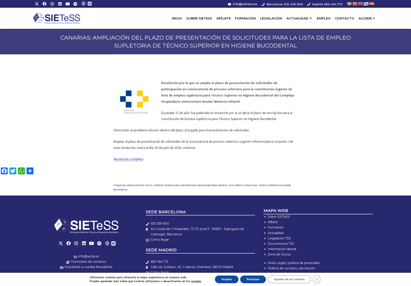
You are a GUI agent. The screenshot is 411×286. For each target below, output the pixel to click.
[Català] (355, 4)
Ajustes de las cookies (289, 279)
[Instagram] (52, 4)
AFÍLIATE (223, 18)
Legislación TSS (279, 238)
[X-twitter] (37, 4)
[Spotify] (75, 4)
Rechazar (253, 279)
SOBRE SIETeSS (199, 18)
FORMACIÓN (245, 18)
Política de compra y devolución (291, 268)
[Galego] (366, 4)
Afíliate (273, 222)
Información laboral (282, 249)
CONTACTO (344, 18)
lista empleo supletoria (243, 185)
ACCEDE (365, 18)
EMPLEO (324, 18)
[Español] (372, 4)
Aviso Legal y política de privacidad (293, 263)
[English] (360, 4)
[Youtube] (67, 4)
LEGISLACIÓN (271, 18)
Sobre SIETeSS (279, 217)
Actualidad (275, 233)
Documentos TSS (281, 244)
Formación (276, 227)
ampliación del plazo (139, 185)
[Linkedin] (60, 4)
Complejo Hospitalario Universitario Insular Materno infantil (190, 185)
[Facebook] (44, 4)
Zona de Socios (279, 254)
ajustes (196, 281)
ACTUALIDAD (297, 18)
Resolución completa (128, 159)
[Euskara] (349, 4)
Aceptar (226, 279)
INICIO (177, 18)
